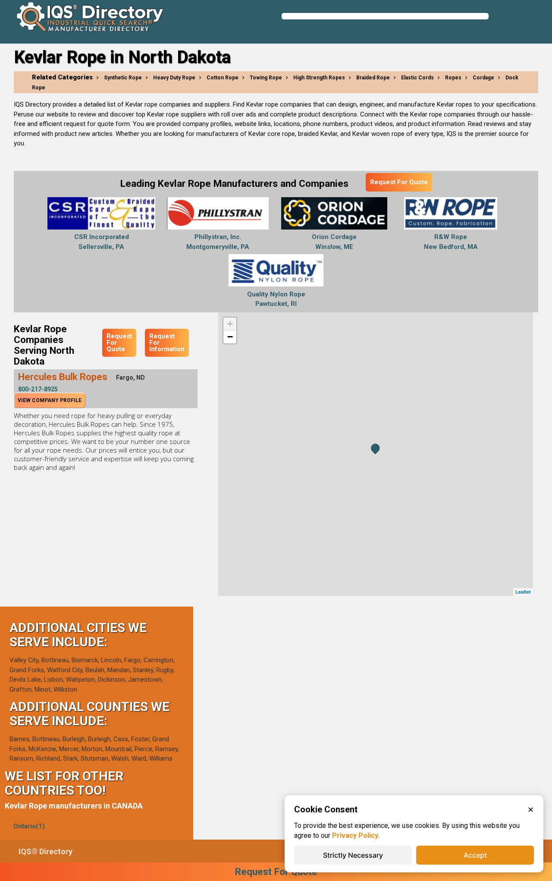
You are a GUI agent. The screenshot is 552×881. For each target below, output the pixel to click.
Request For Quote (399, 182)
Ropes (453, 78)
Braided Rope (373, 78)
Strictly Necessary (353, 855)
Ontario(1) (29, 826)
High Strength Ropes (319, 78)
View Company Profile (50, 400)
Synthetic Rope (123, 78)
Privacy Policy (355, 835)
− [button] (230, 336)
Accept (475, 855)
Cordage (483, 78)
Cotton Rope (222, 78)
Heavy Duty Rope (174, 78)
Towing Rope (266, 78)
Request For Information (167, 342)
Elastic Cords (417, 78)
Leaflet (523, 591)
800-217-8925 (38, 389)
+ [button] (230, 323)
